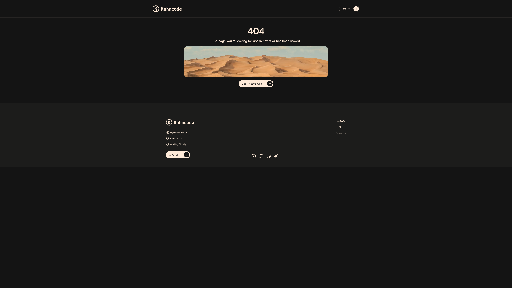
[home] (167, 8)
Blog (341, 127)
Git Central (341, 133)
